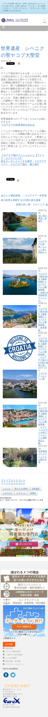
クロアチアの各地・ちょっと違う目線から (42, 246)
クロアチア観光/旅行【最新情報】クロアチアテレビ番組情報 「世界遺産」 (42, 319)
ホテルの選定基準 (12, 651)
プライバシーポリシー (14, 664)
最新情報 (9, 648)
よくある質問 (11, 658)
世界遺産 (35, 488)
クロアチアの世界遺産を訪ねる (18, 124)
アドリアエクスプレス (13, 480)
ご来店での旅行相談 (13, 654)
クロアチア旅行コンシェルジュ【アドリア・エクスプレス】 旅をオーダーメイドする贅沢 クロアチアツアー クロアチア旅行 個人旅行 (23, 160)
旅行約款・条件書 (12, 661)
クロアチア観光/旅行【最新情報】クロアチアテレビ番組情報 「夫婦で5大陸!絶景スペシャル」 (43, 287)
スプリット (21, 493)
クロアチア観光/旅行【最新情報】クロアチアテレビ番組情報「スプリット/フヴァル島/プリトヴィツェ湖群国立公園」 (42, 426)
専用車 (33, 493)
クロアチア (7, 493)
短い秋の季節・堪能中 (42, 218)
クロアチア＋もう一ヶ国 (42, 376)
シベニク (6, 488)
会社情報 (9, 644)
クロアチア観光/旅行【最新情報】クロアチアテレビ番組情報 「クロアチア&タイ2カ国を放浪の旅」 (43, 351)
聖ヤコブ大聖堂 (21, 488)
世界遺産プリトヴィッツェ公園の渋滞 (42, 456)
